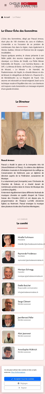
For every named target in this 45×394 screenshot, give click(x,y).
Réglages (24, 383)
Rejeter (24, 388)
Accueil (7, 17)
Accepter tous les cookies (24, 379)
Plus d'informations (18, 372)
